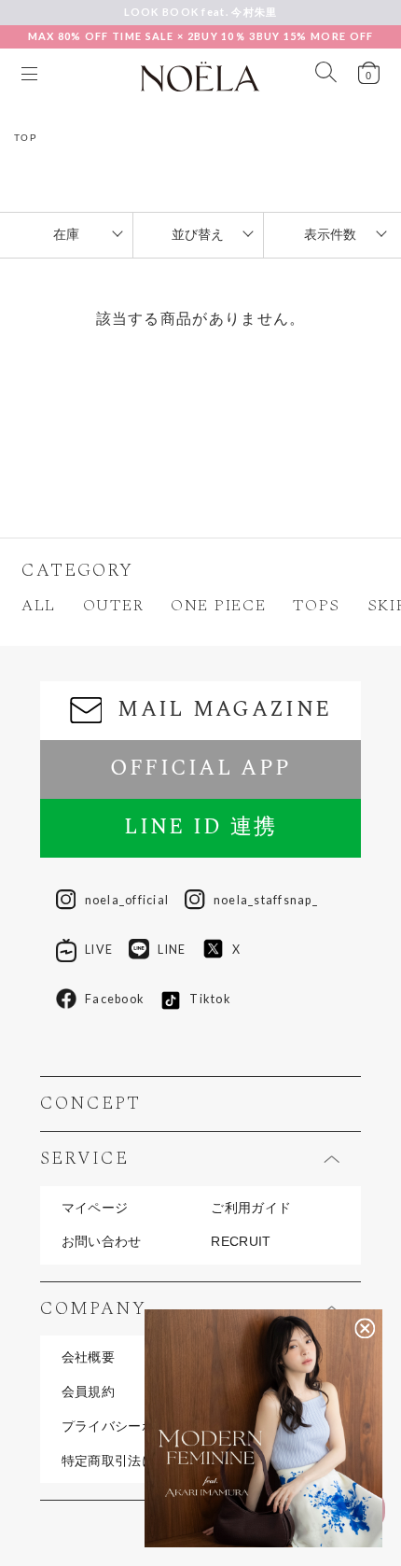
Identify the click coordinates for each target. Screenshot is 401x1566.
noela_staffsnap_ (266, 900)
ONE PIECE (218, 606)
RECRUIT (240, 1242)
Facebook (115, 999)
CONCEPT (90, 1103)
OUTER (114, 606)
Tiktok (210, 999)
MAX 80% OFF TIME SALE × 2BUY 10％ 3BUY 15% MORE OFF (201, 36)
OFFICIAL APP (201, 768)
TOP (26, 138)
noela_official (127, 900)
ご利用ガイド (251, 1208)
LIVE (99, 950)
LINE (172, 950)
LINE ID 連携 (201, 827)
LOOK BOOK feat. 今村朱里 (201, 12)
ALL (38, 606)
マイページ (95, 1208)
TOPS (316, 606)
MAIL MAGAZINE (224, 709)
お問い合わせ (102, 1242)
